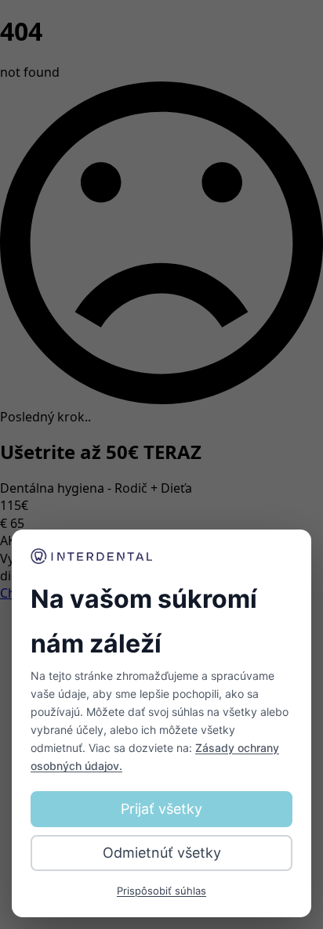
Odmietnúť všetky (162, 852)
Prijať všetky (161, 809)
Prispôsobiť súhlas (161, 890)
